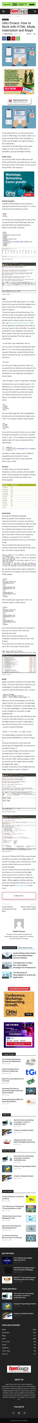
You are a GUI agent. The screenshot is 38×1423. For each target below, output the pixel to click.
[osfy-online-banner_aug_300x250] (19, 1047)
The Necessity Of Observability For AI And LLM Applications (24, 975)
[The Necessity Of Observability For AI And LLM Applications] (7, 974)
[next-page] (6, 982)
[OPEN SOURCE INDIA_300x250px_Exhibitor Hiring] (19, 1016)
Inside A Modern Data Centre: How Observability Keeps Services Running (24, 955)
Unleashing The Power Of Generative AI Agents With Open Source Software (12, 1090)
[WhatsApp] (18, 38)
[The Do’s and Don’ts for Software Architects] (31, 1199)
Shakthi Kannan (8, 34)
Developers (18, 16)
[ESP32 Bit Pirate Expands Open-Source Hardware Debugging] (7, 1270)
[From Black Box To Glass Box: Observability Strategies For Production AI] (7, 965)
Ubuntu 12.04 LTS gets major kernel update (28, 908)
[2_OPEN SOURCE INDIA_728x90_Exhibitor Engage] (19, 7)
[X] (9, 38)
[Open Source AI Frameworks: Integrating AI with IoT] (31, 1228)
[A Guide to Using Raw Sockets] (7, 1132)
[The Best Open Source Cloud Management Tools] (31, 1218)
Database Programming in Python (25, 1166)
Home (3, 16)
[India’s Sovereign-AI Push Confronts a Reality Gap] (31, 1071)
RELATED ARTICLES (9, 948)
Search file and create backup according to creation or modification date (24, 1122)
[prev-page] (3, 982)
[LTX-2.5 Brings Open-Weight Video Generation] (7, 1260)
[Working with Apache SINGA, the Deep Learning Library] (31, 1101)
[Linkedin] (19, 1413)
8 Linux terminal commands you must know (9, 909)
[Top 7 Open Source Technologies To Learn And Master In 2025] (31, 1208)
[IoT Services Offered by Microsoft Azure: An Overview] (31, 1238)
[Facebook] (4, 38)
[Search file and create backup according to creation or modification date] (7, 1122)
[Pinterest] (13, 38)
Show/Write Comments (19, 989)
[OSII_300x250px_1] (19, 198)
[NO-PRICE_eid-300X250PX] (19, 94)
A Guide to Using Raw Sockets (24, 1130)
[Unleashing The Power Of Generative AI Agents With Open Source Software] (31, 1091)
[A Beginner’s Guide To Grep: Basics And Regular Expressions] (7, 1141)
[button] (3, 11)
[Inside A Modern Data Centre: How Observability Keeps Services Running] (7, 955)
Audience (10, 16)
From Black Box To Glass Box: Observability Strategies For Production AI (24, 965)
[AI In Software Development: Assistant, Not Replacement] (31, 1061)
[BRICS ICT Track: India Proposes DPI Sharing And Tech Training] (7, 1279)
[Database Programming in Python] (7, 1168)
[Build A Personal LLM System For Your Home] (31, 1081)
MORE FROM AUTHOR (25, 948)
